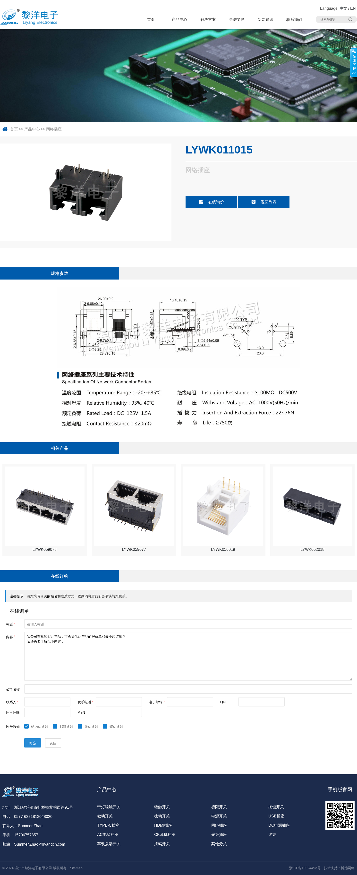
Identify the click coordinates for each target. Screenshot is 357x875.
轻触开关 (162, 807)
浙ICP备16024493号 (305, 868)
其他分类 (219, 844)
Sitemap (76, 868)
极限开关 (219, 807)
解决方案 (208, 19)
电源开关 (219, 816)
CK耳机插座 (164, 835)
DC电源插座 (279, 825)
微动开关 (105, 816)
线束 (272, 835)
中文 (343, 8)
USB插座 (276, 816)
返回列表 (268, 202)
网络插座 (54, 129)
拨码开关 (162, 844)
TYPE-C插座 (108, 825)
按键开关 (276, 807)
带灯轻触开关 (108, 807)
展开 (353, 62)
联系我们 (294, 19)
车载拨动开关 (108, 844)
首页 (151, 19)
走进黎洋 (237, 19)
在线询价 (216, 202)
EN (353, 8)
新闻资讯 (265, 19)
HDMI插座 (163, 825)
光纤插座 (219, 835)
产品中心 (179, 19)
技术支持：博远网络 (339, 868)
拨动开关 (162, 816)
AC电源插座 (107, 835)
